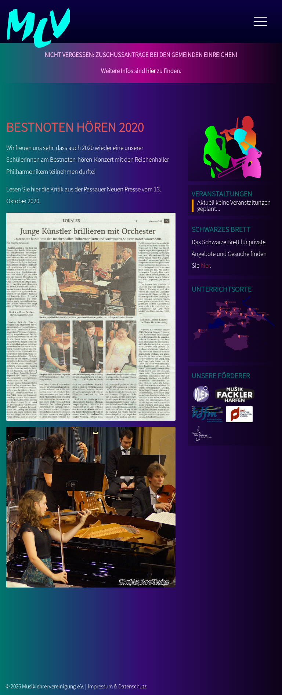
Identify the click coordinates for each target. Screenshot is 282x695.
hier (151, 71)
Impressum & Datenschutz (117, 686)
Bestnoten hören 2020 (75, 125)
